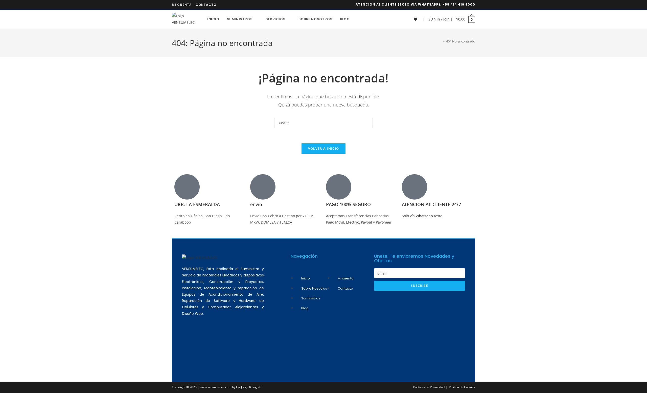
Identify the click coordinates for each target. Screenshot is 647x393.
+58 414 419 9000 (459, 4)
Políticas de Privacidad (429, 387)
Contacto (206, 5)
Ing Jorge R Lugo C (248, 387)
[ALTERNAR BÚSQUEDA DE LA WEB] (359, 19)
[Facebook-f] (218, 341)
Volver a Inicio (323, 148)
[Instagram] (203, 341)
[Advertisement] (419, 331)
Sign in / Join (439, 19)
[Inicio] (440, 41)
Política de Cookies (462, 387)
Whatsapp (425, 215)
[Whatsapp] (188, 341)
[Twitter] (233, 341)
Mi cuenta (182, 5)
